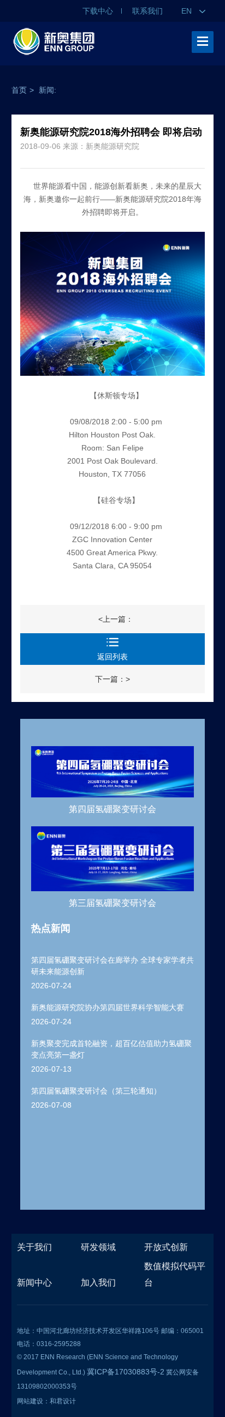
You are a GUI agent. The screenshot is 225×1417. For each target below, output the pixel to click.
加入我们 (98, 1282)
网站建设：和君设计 (46, 1401)
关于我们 (34, 1247)
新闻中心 (34, 1282)
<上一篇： (115, 619)
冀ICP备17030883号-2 (125, 1371)
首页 (19, 90)
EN (187, 11)
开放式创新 (166, 1247)
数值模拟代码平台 (174, 1274)
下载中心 (97, 11)
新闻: (47, 90)
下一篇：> (112, 679)
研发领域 (98, 1247)
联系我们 (147, 11)
